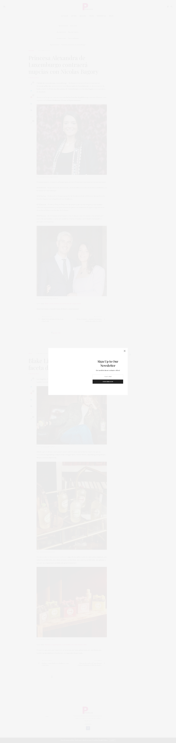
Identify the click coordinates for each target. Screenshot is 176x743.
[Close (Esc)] (125, 351)
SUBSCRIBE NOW (108, 381)
